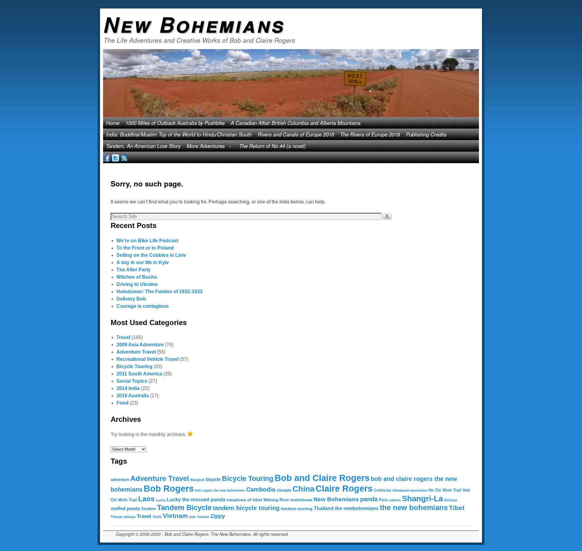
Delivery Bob (131, 298)
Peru (383, 500)
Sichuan (450, 500)
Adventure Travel (136, 351)
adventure (120, 479)
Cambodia (260, 489)
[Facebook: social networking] (106, 157)
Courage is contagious (142, 306)
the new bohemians (414, 507)
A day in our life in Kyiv (142, 262)
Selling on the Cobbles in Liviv (151, 255)
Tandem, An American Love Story (143, 146)
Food (122, 402)
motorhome (301, 500)
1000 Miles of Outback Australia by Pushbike (175, 122)
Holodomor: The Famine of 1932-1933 (159, 291)
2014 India (128, 388)
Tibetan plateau (123, 517)
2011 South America (139, 373)
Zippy (217, 516)
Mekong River (276, 500)
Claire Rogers (344, 488)
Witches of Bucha (136, 277)
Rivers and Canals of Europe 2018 (296, 134)
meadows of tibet (244, 499)
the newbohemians (357, 508)
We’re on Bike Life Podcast (147, 240)
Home (112, 122)
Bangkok (197, 480)
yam (192, 517)
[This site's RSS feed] (124, 157)
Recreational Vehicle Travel (147, 359)
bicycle (213, 479)
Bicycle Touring (134, 366)
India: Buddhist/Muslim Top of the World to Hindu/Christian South (179, 134)
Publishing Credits (426, 134)
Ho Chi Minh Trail (445, 490)
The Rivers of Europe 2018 (370, 134)
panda (369, 499)
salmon (395, 500)
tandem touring (297, 508)
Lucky (161, 500)
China (303, 489)
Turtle (157, 517)
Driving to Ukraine (137, 284)
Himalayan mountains (410, 490)
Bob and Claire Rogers (322, 478)
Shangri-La (422, 498)
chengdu (283, 490)
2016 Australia (132, 395)
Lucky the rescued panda (196, 499)
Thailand (324, 508)
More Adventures (204, 147)
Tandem (148, 508)
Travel (123, 337)
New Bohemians (194, 24)
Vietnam (175, 515)
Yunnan (203, 517)
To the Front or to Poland (145, 247)
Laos (146, 499)
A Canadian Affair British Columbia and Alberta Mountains (295, 122)
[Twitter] (115, 157)
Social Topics (131, 381)
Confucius (382, 490)
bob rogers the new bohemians (220, 490)
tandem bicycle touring (246, 508)
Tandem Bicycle (184, 507)
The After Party (133, 269)
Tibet (456, 508)
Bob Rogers (169, 488)
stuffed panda (125, 508)
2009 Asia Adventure (140, 344)
